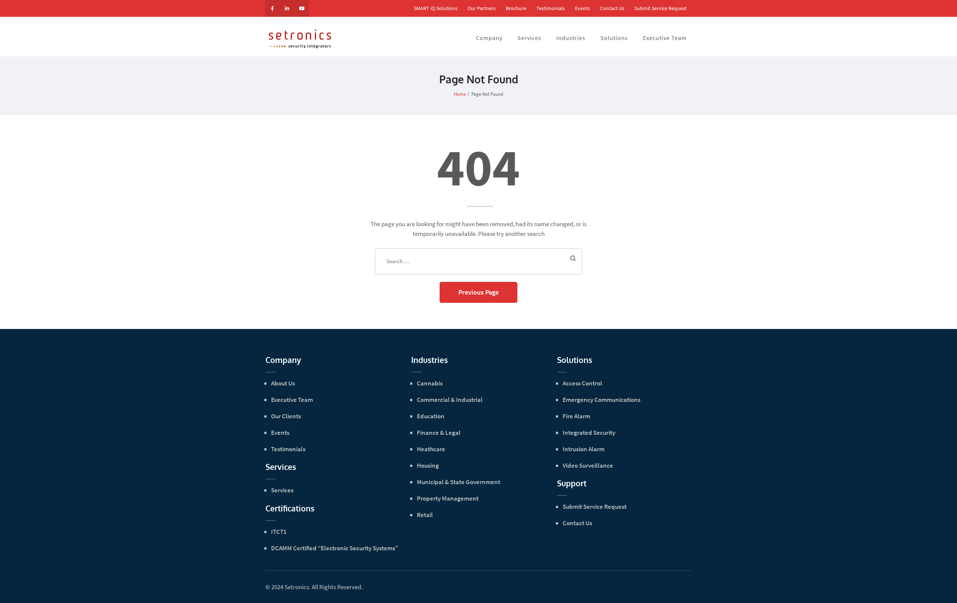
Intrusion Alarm (583, 449)
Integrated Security (589, 432)
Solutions (614, 37)
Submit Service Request (660, 8)
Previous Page (478, 292)
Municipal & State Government (458, 482)
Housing (428, 465)
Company (489, 37)
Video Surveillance (588, 465)
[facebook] (272, 8)
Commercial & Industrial (450, 400)
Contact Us (612, 8)
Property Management (447, 498)
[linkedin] (287, 8)
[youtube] (302, 8)
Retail (425, 515)
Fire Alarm (576, 416)
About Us (283, 383)
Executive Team (665, 37)
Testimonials (550, 8)
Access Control (582, 383)
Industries (570, 37)
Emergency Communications (601, 400)
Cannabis (430, 383)
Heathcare (431, 449)
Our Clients (286, 416)
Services (529, 37)
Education (430, 416)
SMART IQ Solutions (436, 8)
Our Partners (482, 8)
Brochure (516, 8)
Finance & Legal (439, 432)
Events (582, 8)
